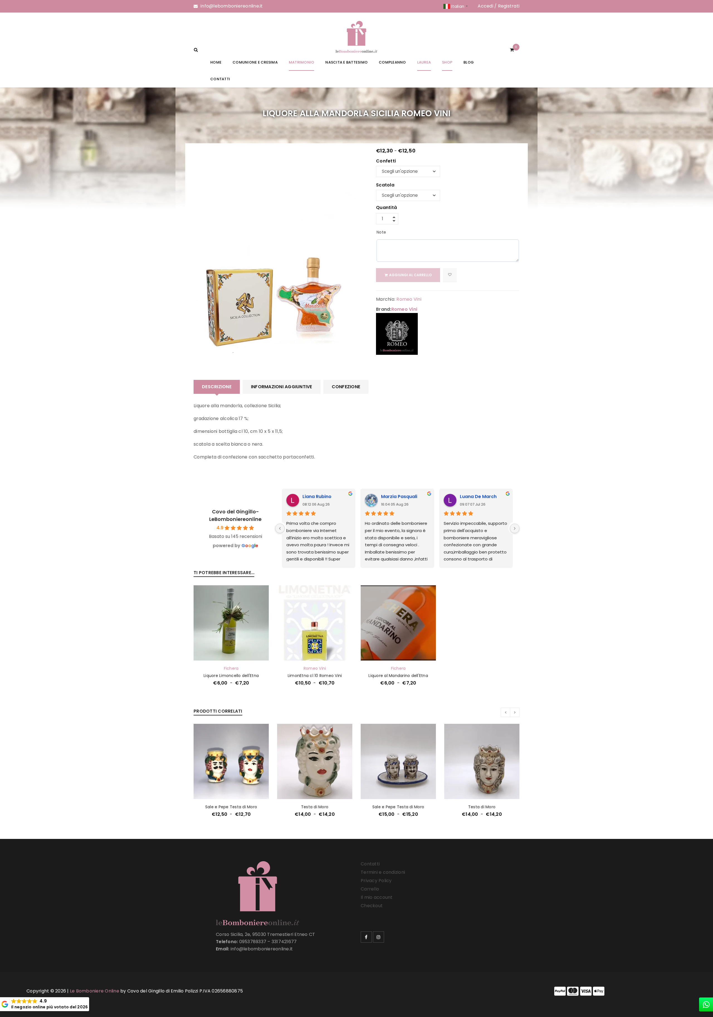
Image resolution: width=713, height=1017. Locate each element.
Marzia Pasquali (399, 496)
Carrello (370, 889)
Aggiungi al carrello (410, 275)
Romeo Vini (408, 299)
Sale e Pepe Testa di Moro (231, 807)
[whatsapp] (706, 1004)
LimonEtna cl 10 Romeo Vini (315, 675)
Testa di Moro (314, 807)
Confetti (386, 161)
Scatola (385, 185)
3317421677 (284, 941)
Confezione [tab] (346, 387)
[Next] (514, 528)
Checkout (372, 905)
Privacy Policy (376, 880)
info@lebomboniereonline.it (232, 6)
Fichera (231, 668)
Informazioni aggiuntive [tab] (281, 387)
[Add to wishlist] (450, 275)
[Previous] (280, 528)
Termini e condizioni (383, 872)
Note (381, 232)
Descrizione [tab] (216, 387)
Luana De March (478, 496)
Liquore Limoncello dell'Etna (231, 675)
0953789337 (253, 941)
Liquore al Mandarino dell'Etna (398, 675)
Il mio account (377, 897)
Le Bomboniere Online (94, 991)
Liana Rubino (316, 496)
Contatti (370, 864)
